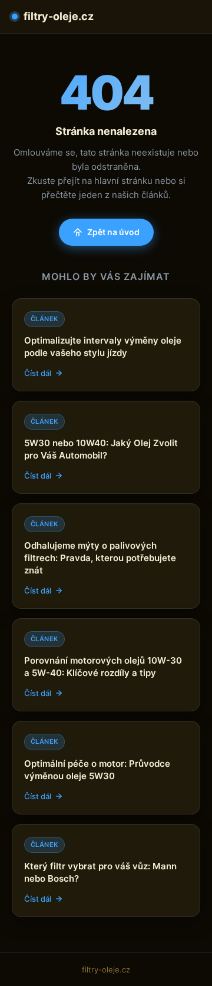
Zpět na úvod (113, 232)
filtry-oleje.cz (59, 16)
